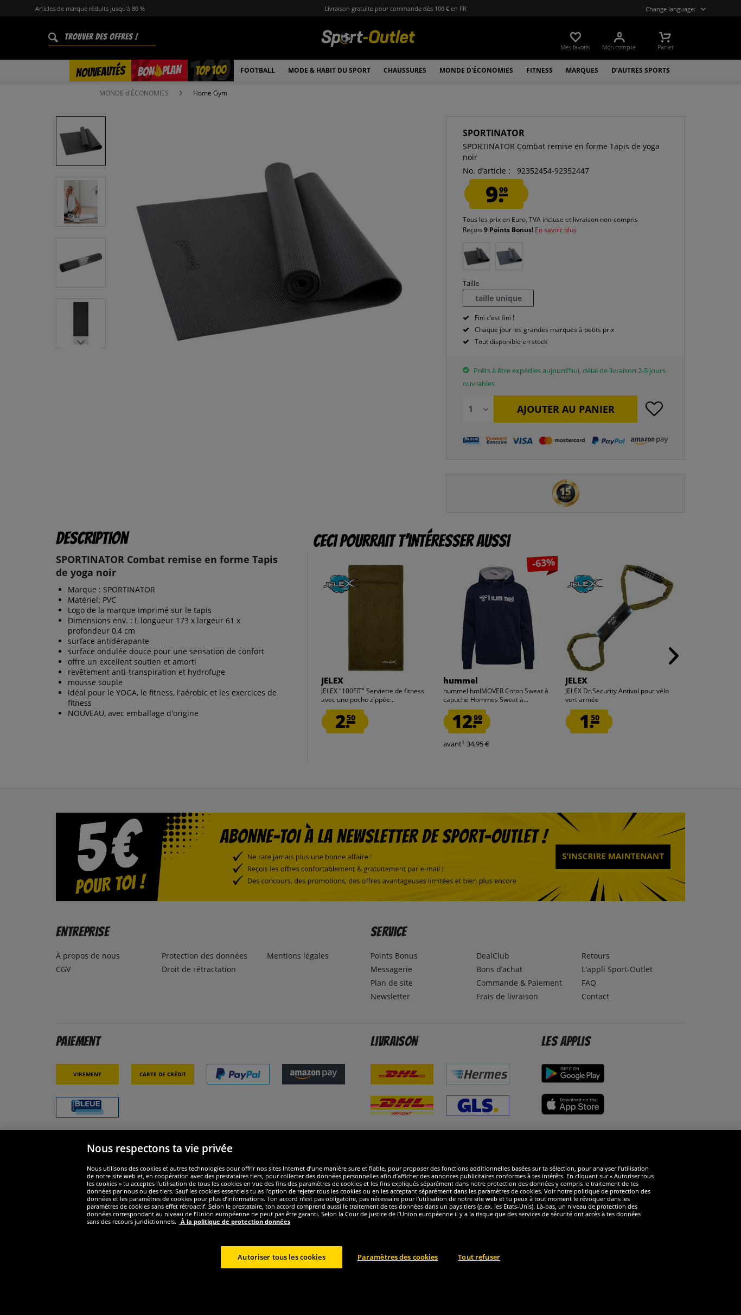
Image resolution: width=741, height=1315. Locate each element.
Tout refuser (479, 1256)
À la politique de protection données (234, 1221)
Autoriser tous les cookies (281, 1256)
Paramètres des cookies (397, 1256)
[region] (370, 1222)
